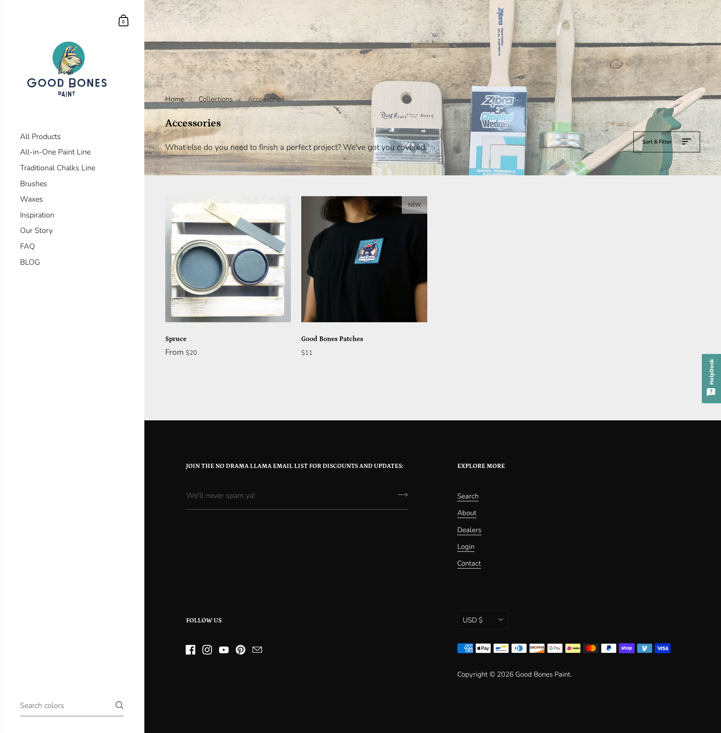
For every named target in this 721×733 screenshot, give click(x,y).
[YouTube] (224, 649)
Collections (216, 99)
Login (465, 546)
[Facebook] (190, 649)
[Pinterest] (240, 649)
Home (174, 99)
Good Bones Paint (542, 674)
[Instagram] (207, 649)
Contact (469, 563)
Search (468, 496)
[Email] (257, 649)
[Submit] (403, 497)
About (466, 513)
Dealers (469, 530)
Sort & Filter (657, 142)
